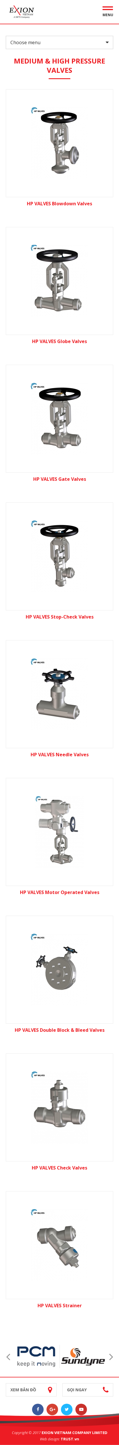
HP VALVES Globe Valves (59, 341)
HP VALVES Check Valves (59, 1168)
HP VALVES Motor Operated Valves (59, 892)
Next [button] (111, 1356)
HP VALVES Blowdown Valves (59, 203)
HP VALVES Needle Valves (60, 754)
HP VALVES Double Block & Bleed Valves (60, 1030)
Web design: (50, 1439)
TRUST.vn (70, 1439)
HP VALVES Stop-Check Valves (60, 617)
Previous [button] (8, 1356)
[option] (36, 1356)
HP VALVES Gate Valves (59, 479)
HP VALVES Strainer (60, 1305)
